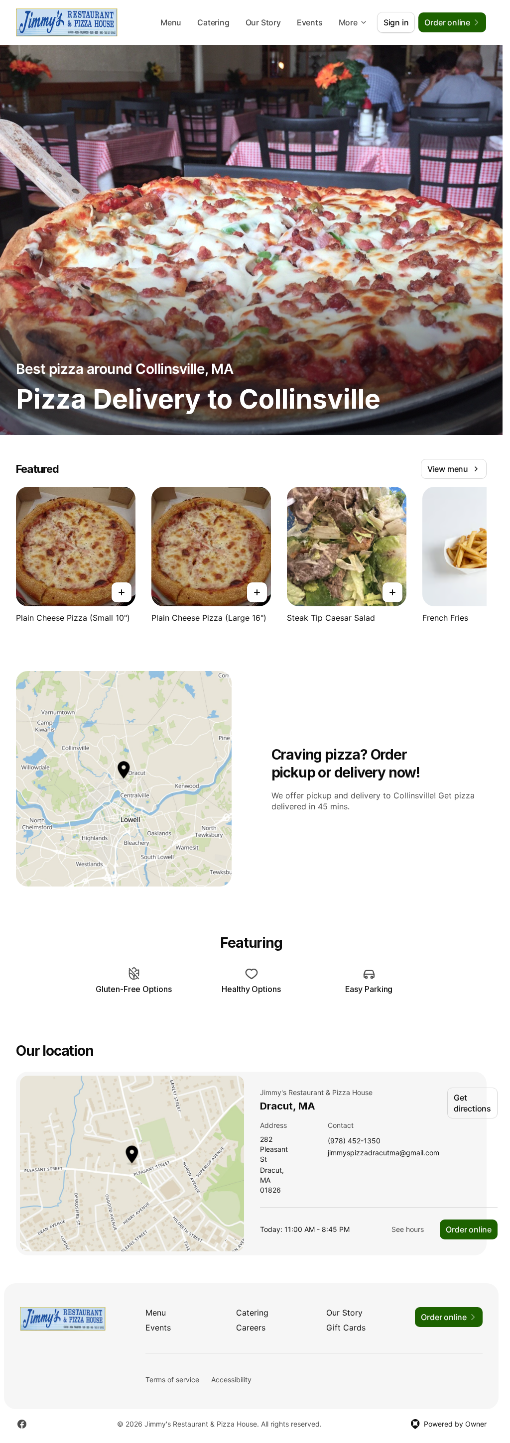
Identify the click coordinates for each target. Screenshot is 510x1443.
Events (310, 22)
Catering (213, 22)
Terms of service (172, 1379)
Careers (250, 1327)
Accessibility (231, 1379)
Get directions (472, 1103)
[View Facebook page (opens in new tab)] (22, 1424)
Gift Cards (346, 1327)
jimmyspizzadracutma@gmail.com (383, 1153)
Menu (170, 22)
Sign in (396, 22)
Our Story (263, 22)
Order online (469, 1229)
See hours (407, 1229)
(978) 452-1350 (354, 1141)
